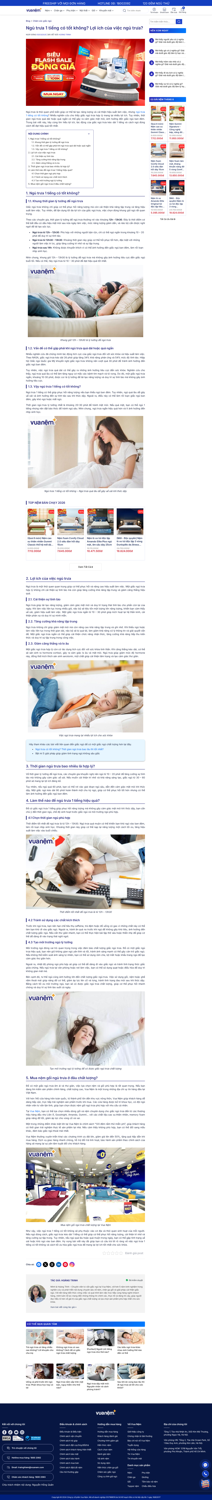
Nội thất (84, 10)
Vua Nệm (35, 1111)
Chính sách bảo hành (69, 1458)
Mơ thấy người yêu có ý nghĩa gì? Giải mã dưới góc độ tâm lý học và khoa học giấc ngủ (170, 40)
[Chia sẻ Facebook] (38, 1264)
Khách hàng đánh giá (107, 1436)
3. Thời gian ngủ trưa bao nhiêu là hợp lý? (49, 166)
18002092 (123, 3)
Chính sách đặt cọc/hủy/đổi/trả (74, 1445)
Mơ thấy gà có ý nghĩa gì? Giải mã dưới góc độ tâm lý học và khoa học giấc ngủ (169, 51)
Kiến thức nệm (104, 1445)
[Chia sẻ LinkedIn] (58, 1264)
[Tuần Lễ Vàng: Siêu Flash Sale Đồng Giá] (85, 72)
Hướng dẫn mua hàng (107, 1431)
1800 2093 (40, 1477)
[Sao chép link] (72, 1264)
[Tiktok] (10, 1432)
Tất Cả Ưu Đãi (167, 219)
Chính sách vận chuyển (71, 1436)
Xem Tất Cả (84, 566)
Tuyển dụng (133, 1445)
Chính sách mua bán (69, 1463)
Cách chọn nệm (104, 1449)
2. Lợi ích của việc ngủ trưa (41, 152)
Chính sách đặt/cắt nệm (71, 1467)
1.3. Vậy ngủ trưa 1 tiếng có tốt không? (50, 149)
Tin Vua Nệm (133, 1454)
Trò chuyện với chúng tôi (24, 1448)
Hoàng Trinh (65, 34)
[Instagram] (22, 1432)
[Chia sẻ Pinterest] (65, 1264)
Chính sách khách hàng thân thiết (75, 1449)
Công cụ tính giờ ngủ (107, 1476)
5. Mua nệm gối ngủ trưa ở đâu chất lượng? (49, 184)
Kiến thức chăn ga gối (107, 1467)
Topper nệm (133, 1486)
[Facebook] (4, 1432)
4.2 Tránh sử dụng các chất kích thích (49, 177)
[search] (124, 10)
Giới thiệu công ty (135, 1431)
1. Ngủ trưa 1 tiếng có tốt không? (44, 138)
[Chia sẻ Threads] (52, 1264)
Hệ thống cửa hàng (136, 1449)
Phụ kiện (70, 10)
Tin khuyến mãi (134, 1458)
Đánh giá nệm (103, 1454)
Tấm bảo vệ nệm (150, 1481)
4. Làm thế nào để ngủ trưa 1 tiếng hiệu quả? (50, 170)
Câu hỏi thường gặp (69, 1472)
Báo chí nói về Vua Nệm (138, 1440)
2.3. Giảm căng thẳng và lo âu (46, 163)
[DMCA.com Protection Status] (6, 1438)
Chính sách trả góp (69, 1440)
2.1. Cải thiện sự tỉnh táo (43, 156)
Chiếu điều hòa (149, 1486)
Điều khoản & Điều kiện (70, 1431)
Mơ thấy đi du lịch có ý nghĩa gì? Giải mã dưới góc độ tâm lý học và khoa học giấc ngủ (170, 74)
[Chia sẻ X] (45, 1264)
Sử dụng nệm (103, 1463)
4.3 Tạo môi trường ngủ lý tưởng (47, 180)
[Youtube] (16, 1432)
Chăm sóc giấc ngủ (42, 21)
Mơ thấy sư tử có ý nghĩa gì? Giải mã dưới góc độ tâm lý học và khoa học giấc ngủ (170, 85)
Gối (93, 10)
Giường (145, 1477)
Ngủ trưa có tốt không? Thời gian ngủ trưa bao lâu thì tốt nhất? (69, 749)
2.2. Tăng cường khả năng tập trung (48, 159)
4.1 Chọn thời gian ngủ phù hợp (46, 173)
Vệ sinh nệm (103, 1458)
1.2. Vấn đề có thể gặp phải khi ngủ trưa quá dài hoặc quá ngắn (61, 146)
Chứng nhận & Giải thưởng (139, 1436)
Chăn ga (58, 10)
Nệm (47, 10)
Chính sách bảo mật (69, 1454)
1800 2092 (35, 1457)
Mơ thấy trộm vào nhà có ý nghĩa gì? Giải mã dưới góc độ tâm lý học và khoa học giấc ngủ (169, 63)
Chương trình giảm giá (107, 1440)
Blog (28, 21)
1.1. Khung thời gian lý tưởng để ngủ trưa (50, 142)
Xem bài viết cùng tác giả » (63, 1307)
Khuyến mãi (105, 10)
